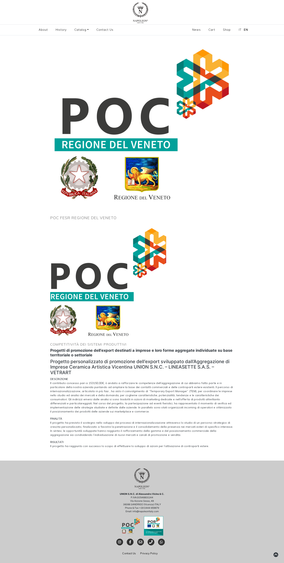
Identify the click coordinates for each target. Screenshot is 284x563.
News (196, 30)
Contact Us (104, 30)
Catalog (80, 30)
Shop (227, 30)
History (61, 30)
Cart (211, 30)
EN (246, 30)
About (43, 30)
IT (240, 30)
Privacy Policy (149, 553)
